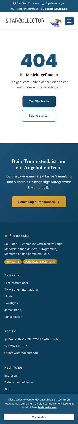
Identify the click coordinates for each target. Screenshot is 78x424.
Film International (16, 283)
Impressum (11, 375)
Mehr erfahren (47, 407)
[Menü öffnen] (69, 21)
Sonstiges (11, 303)
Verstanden (39, 417)
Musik (8, 296)
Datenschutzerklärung (19, 382)
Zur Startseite (39, 101)
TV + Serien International (21, 289)
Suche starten (39, 115)
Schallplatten (13, 317)
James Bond (12, 310)
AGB (7, 389)
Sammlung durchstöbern (36, 202)
